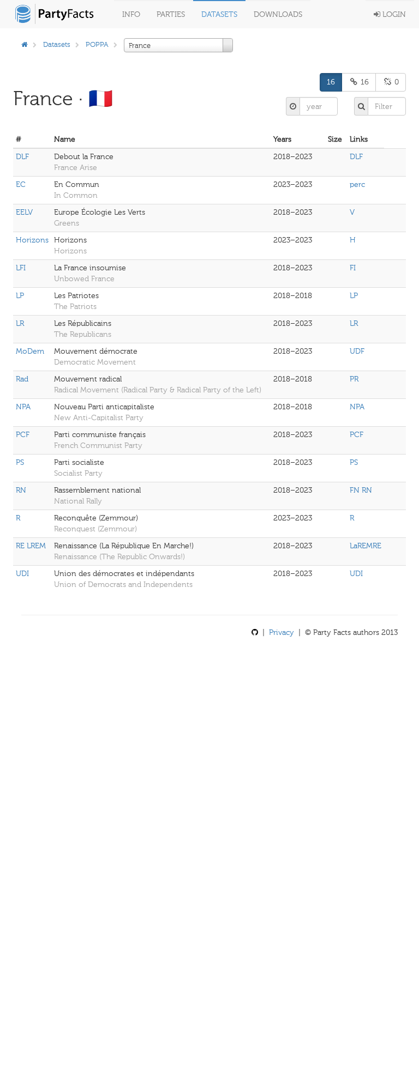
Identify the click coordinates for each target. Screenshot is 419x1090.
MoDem (30, 351)
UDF (357, 351)
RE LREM (31, 545)
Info (131, 14)
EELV (24, 212)
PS (20, 462)
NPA (23, 406)
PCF (22, 434)
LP (20, 295)
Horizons (32, 240)
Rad (22, 379)
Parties (171, 14)
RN (21, 490)
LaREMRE (365, 545)
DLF (22, 156)
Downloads (278, 14)
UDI (22, 573)
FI (353, 267)
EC (21, 184)
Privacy (281, 632)
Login (393, 14)
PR (354, 379)
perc (357, 184)
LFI (21, 267)
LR (20, 323)
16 (331, 82)
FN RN (361, 490)
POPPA (97, 44)
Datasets (219, 14)
